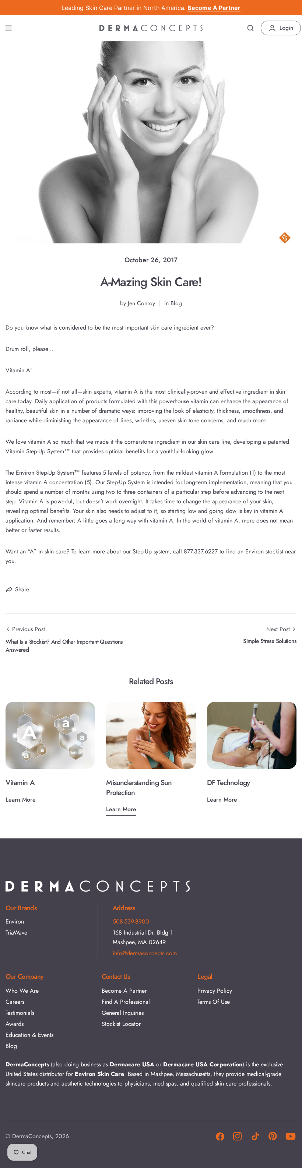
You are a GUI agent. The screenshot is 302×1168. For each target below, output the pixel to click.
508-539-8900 (131, 921)
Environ (15, 921)
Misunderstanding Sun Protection (139, 787)
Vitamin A (20, 782)
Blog (176, 303)
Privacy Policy (214, 990)
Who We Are (22, 990)
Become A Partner (124, 990)
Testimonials (20, 1013)
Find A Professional (126, 1002)
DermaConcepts (32, 1136)
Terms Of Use (213, 1002)
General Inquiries (123, 1013)
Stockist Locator (121, 1024)
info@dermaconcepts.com (145, 953)
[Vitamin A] (50, 735)
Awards (15, 1024)
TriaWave (16, 932)
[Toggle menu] (8, 28)
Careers (15, 1002)
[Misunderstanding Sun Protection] (151, 735)
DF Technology (228, 782)
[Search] (250, 28)
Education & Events (29, 1035)
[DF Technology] (251, 735)
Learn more (21, 799)
